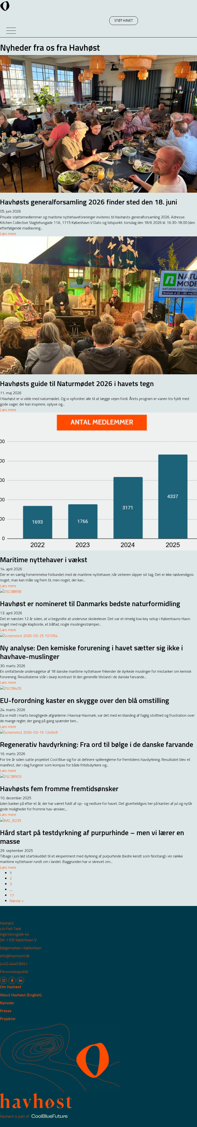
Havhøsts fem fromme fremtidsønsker (59, 788)
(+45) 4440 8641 (14, 964)
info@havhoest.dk (14, 956)
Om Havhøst (10, 987)
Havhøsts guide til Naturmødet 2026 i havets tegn (77, 383)
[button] (123, 20)
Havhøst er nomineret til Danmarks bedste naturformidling (90, 603)
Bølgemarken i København (20, 948)
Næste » (17, 901)
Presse (5, 1011)
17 (12, 895)
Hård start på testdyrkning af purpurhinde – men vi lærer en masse (92, 837)
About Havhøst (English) (20, 995)
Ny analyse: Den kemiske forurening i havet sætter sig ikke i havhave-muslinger (91, 652)
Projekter (8, 1019)
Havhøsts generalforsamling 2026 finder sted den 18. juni (88, 201)
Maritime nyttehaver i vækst (43, 559)
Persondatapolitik (14, 971)
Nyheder (7, 1003)
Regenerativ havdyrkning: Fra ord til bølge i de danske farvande (96, 744)
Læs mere (8, 233)
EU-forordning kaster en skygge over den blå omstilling (84, 700)
